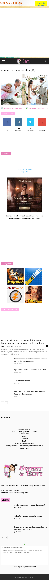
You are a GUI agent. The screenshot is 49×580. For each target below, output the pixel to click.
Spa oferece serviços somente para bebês (30, 370)
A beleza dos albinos (22, 381)
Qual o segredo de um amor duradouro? (29, 505)
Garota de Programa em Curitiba (24, 431)
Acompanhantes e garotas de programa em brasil (24, 446)
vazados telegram (24, 429)
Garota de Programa (24, 169)
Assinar (42, 119)
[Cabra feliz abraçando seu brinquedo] (7, 519)
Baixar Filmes (25, 448)
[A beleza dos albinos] (7, 384)
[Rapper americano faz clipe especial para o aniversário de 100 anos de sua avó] (7, 530)
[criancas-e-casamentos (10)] (24, 105)
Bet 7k (24, 441)
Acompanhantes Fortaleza (24, 443)
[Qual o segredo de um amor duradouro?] (7, 508)
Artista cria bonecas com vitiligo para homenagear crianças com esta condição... (23, 341)
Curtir (6, 119)
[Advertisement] (24, 32)
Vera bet (24, 436)
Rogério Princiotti (7, 346)
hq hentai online (24, 434)
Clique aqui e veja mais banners (24, 567)
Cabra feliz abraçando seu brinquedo (28, 516)
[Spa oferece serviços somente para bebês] (7, 373)
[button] (46, 61)
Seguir (18, 119)
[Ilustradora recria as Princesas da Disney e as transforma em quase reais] (7, 362)
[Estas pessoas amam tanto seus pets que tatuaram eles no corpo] (7, 395)
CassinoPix (24, 438)
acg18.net (24, 171)
